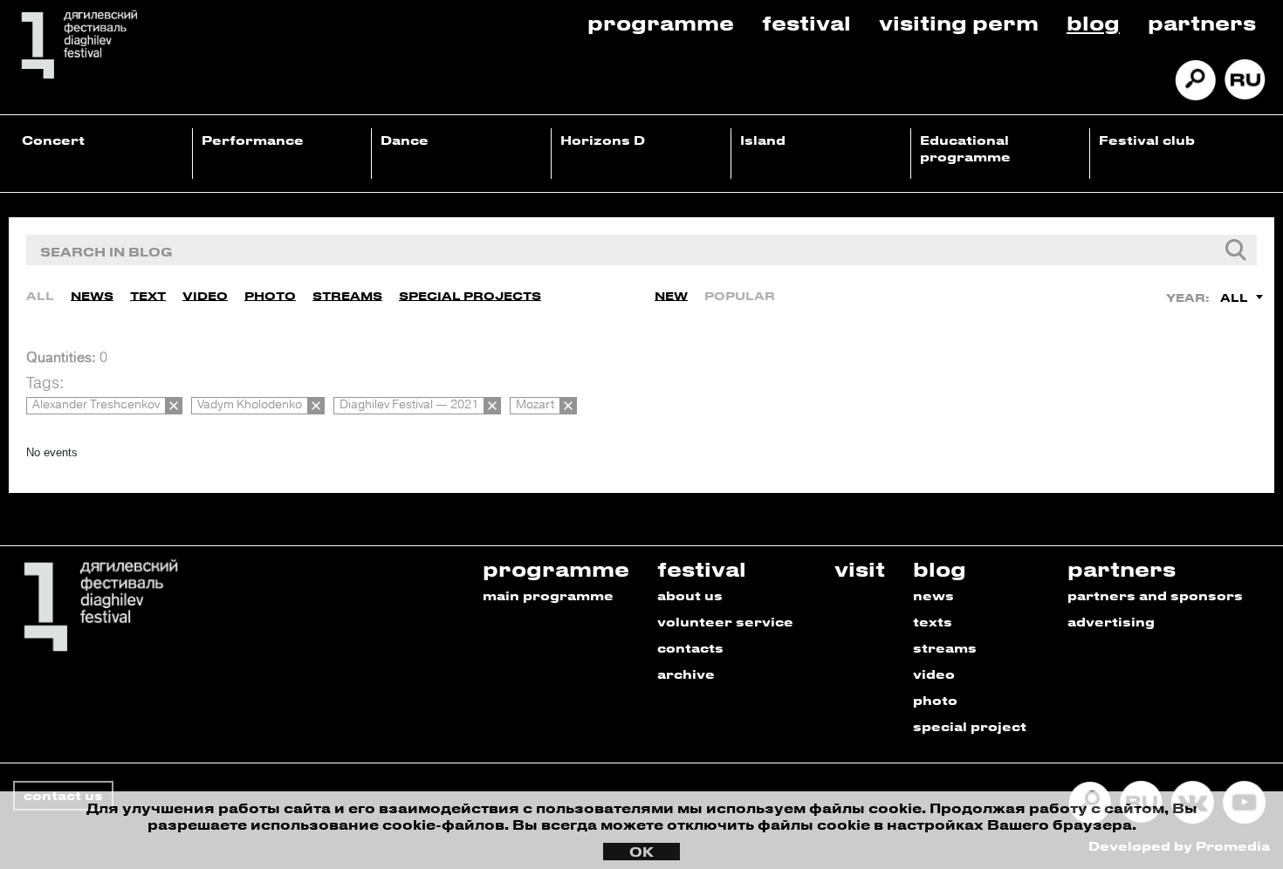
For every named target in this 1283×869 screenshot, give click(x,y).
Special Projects (470, 295)
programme (556, 568)
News (92, 295)
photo (935, 700)
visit (859, 568)
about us (690, 595)
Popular (739, 295)
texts (932, 621)
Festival (806, 22)
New (671, 295)
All (40, 295)
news (933, 595)
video (934, 674)
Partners (1202, 22)
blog (939, 568)
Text (148, 295)
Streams (347, 295)
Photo (270, 295)
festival (701, 568)
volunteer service (725, 621)
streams (945, 647)
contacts (690, 647)
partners (1121, 568)
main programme (548, 595)
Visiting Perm (959, 22)
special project (969, 726)
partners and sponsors (1155, 595)
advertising (1111, 621)
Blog (1093, 22)
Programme (660, 22)
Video (205, 295)
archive (686, 674)
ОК (641, 851)
